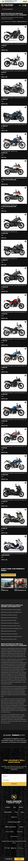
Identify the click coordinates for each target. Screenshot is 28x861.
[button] (14, 38)
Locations (7, 807)
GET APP (25, 1)
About (22, 812)
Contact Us (14, 817)
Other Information (14, 836)
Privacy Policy (19, 831)
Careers (21, 827)
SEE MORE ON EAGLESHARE (8, 574)
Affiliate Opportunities (10, 827)
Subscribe (14, 783)
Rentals (21, 807)
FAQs (16, 812)
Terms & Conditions (10, 831)
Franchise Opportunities (14, 822)
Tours (14, 807)
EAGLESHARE (8, 812)
